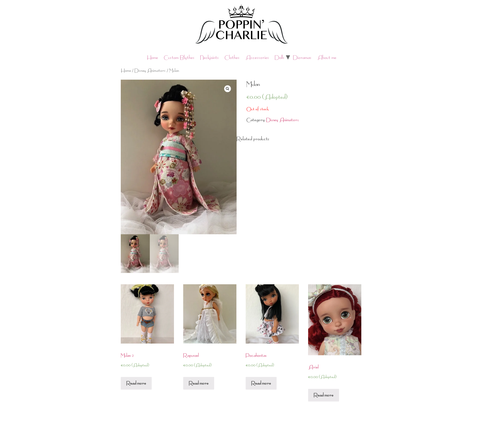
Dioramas (302, 57)
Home (152, 57)
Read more (136, 383)
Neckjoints (209, 57)
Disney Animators (150, 70)
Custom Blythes (179, 57)
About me (326, 57)
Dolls (280, 57)
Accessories (257, 57)
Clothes (232, 57)
